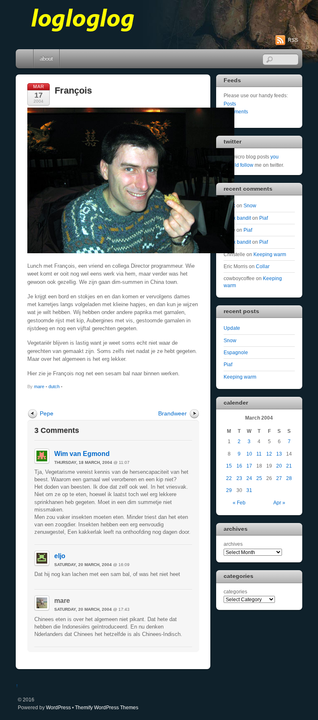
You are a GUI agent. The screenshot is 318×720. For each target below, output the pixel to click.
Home (25, 58)
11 (259, 453)
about (46, 58)
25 (259, 478)
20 (279, 465)
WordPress (58, 707)
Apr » (279, 502)
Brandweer (172, 413)
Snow (249, 205)
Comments (236, 111)
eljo (59, 555)
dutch (54, 386)
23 (239, 478)
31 (249, 490)
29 (229, 490)
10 (249, 453)
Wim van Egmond (82, 453)
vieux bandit (237, 218)
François (73, 90)
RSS (293, 40)
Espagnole (236, 352)
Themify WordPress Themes (106, 707)
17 (249, 465)
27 (279, 478)
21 (289, 465)
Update (232, 328)
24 (249, 478)
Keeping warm (269, 254)
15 (229, 465)
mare (39, 386)
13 (279, 453)
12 (269, 453)
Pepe (46, 413)
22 (229, 478)
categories (235, 591)
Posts (230, 103)
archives (233, 544)
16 (239, 465)
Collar (263, 266)
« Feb (239, 502)
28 (289, 478)
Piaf (263, 218)
